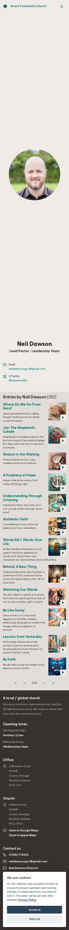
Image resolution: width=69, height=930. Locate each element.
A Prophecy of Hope (19, 475)
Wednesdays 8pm (15, 746)
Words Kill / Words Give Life (22, 542)
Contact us (12, 848)
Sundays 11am (13, 735)
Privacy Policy (27, 899)
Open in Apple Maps (23, 835)
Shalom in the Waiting (21, 454)
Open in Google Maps (24, 830)
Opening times (15, 724)
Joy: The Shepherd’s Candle (19, 430)
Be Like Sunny (14, 610)
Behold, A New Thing (19, 567)
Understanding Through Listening (22, 498)
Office (8, 760)
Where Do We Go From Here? (22, 406)
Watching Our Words (20, 589)
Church (9, 798)
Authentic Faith (15, 519)
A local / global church (21, 698)
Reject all (34, 918)
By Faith (9, 659)
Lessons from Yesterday (22, 637)
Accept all (34, 909)
